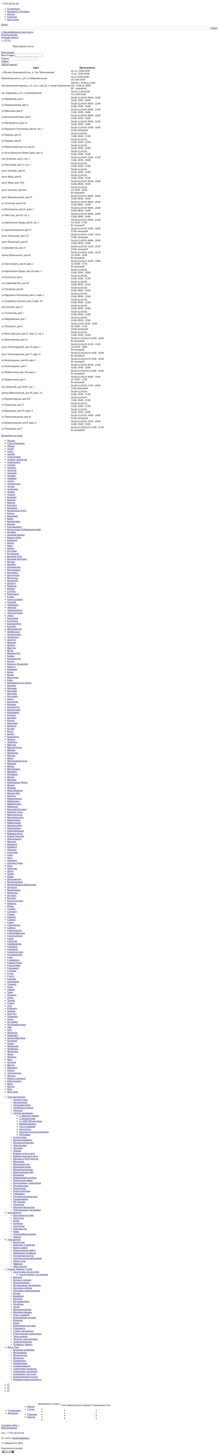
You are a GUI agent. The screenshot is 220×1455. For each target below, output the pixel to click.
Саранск (11, 917)
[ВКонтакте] (3, 1452)
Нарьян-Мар (13, 793)
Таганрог (12, 984)
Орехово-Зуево (14, 863)
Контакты (13, 1413)
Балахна (11, 500)
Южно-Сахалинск (16, 1078)
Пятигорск (12, 892)
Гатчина (11, 591)
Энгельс (11, 1075)
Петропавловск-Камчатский (21, 884)
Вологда (11, 583)
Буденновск (13, 553)
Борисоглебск (14, 537)
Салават (11, 909)
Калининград (14, 658)
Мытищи (11, 779)
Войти (5, 62)
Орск (9, 866)
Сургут (11, 976)
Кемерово (12, 669)
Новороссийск (14, 825)
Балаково (11, 497)
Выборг (11, 588)
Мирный (11, 763)
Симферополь (14, 944)
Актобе (11, 454)
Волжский (12, 580)
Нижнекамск (13, 820)
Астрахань (12, 489)
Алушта (11, 465)
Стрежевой (13, 968)
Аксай (10, 448)
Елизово (11, 626)
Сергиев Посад (15, 935)
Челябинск (12, 1048)
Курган (11, 720)
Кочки (10, 699)
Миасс (10, 758)
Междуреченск (14, 814)
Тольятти (11, 995)
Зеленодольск (14, 634)
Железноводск (14, 629)
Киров (10, 674)
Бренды (31, 1417)
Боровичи (12, 540)
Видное (11, 561)
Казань (10, 656)
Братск (10, 543)
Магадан (11, 744)
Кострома (12, 693)
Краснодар (12, 701)
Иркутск (11, 648)
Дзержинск (13, 604)
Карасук (11, 666)
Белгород (12, 505)
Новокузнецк (14, 822)
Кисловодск (13, 707)
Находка (11, 796)
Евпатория (12, 618)
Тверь (10, 992)
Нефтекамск (13, 801)
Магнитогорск (14, 747)
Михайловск (13, 769)
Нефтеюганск (14, 804)
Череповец (12, 1051)
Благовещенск (14, 526)
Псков (10, 876)
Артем (10, 481)
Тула (9, 1005)
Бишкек (11, 524)
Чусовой (11, 1062)
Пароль (5, 58)
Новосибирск (14, 828)
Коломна (11, 718)
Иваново (11, 642)
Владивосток (14, 567)
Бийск (10, 518)
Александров (14, 457)
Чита (9, 1059)
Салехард (12, 911)
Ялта (9, 1089)
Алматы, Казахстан (17, 459)
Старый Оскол (14, 962)
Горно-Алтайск (15, 599)
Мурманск (12, 774)
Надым (10, 785)
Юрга (10, 1083)
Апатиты (11, 470)
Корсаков (12, 688)
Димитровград (14, 610)
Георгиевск (13, 594)
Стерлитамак (14, 965)
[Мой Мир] (12, 1452)
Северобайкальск (16, 933)
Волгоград (12, 578)
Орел (9, 857)
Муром (10, 777)
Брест (10, 545)
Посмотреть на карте (11, 435)
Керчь (10, 672)
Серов (10, 938)
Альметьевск (13, 462)
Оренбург (12, 860)
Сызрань (11, 979)
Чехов (10, 1054)
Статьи (30, 1409)
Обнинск (11, 849)
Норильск (12, 844)
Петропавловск (15, 882)
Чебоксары (12, 1046)
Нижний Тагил (15, 812)
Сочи (10, 957)
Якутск (11, 1086)
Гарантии (32, 1414)
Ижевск (11, 645)
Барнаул (11, 502)
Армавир (11, 478)
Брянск (10, 548)
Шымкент (12, 1067)
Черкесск (11, 1057)
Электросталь (14, 1073)
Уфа (9, 1027)
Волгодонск (13, 575)
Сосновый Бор (14, 954)
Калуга (10, 661)
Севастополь (13, 925)
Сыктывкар (13, 981)
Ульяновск (12, 1016)
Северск (11, 927)
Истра (10, 650)
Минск (10, 766)
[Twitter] (6, 1452)
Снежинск (12, 949)
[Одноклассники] (9, 1452)
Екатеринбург (14, 623)
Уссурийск (12, 1022)
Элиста (11, 1070)
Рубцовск (12, 1008)
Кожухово (12, 723)
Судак (10, 973)
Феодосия (12, 1032)
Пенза (10, 871)
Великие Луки (14, 556)
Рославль (11, 895)
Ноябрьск (12, 847)
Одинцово (12, 852)
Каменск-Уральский (17, 664)
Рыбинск (11, 903)
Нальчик (11, 787)
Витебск (11, 564)
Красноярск (13, 712)
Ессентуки (12, 621)
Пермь (10, 874)
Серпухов (12, 941)
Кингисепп (13, 677)
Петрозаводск (14, 879)
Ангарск (11, 467)
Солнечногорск (15, 952)
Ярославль (12, 1092)
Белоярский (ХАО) (16, 510)
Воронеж (11, 586)
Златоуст (11, 639)
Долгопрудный (15, 613)
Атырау (11, 491)
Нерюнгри (12, 806)
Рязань (10, 906)
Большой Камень (16, 535)
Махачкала (12, 752)
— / (6, 40)
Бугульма (12, 551)
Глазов (10, 596)
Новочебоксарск (15, 831)
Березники (12, 516)
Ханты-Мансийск (16, 1038)
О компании (14, 1410)
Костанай (12, 691)
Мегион (11, 755)
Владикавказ (13, 570)
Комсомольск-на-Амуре (19, 683)
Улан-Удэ (11, 1014)
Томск (10, 997)
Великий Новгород (17, 559)
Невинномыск (14, 798)
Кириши (11, 704)
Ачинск (11, 494)
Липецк (11, 739)
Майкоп (11, 750)
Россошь (11, 898)
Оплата (31, 1406)
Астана (11, 486)
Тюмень (11, 1011)
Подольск (12, 887)
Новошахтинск (15, 833)
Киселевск (12, 696)
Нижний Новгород (17, 809)
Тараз (10, 987)
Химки (10, 1043)
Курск (10, 731)
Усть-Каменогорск (16, 1024)
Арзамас (11, 475)
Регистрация (7, 52)
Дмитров (11, 607)
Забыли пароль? (9, 64)
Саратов (11, 919)
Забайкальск (13, 631)
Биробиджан (13, 521)
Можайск (12, 771)
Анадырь (11, 473)
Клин (10, 680)
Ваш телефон (8, 55)
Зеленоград (13, 637)
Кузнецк (11, 715)
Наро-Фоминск (15, 790)
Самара (11, 914)
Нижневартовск (15, 817)
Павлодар (12, 868)
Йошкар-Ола (13, 653)
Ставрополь (13, 960)
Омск (10, 855)
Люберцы (12, 742)
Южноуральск (14, 1081)
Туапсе (10, 1003)
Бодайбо (11, 532)
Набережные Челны (17, 782)
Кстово (11, 728)
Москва (11, 440)
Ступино (11, 970)
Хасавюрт (12, 1040)
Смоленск (12, 946)
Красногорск (13, 709)
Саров (10, 922)
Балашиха (12, 508)
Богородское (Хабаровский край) (24, 529)
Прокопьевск (14, 890)
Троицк (11, 1000)
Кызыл (10, 734)
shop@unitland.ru (20, 1438)
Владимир (12, 572)
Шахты (11, 1065)
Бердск (10, 513)
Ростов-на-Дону (15, 900)
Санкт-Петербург (16, 443)
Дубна (10, 615)
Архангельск (13, 483)
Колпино (11, 726)
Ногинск (11, 841)
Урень (10, 1019)
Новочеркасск (14, 839)
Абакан (11, 446)
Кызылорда (13, 736)
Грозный (11, 602)
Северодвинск (14, 930)
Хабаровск (12, 1035)
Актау (10, 451)
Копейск (11, 685)
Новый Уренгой (15, 836)
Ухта (9, 1030)
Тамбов (11, 989)
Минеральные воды (17, 761)
